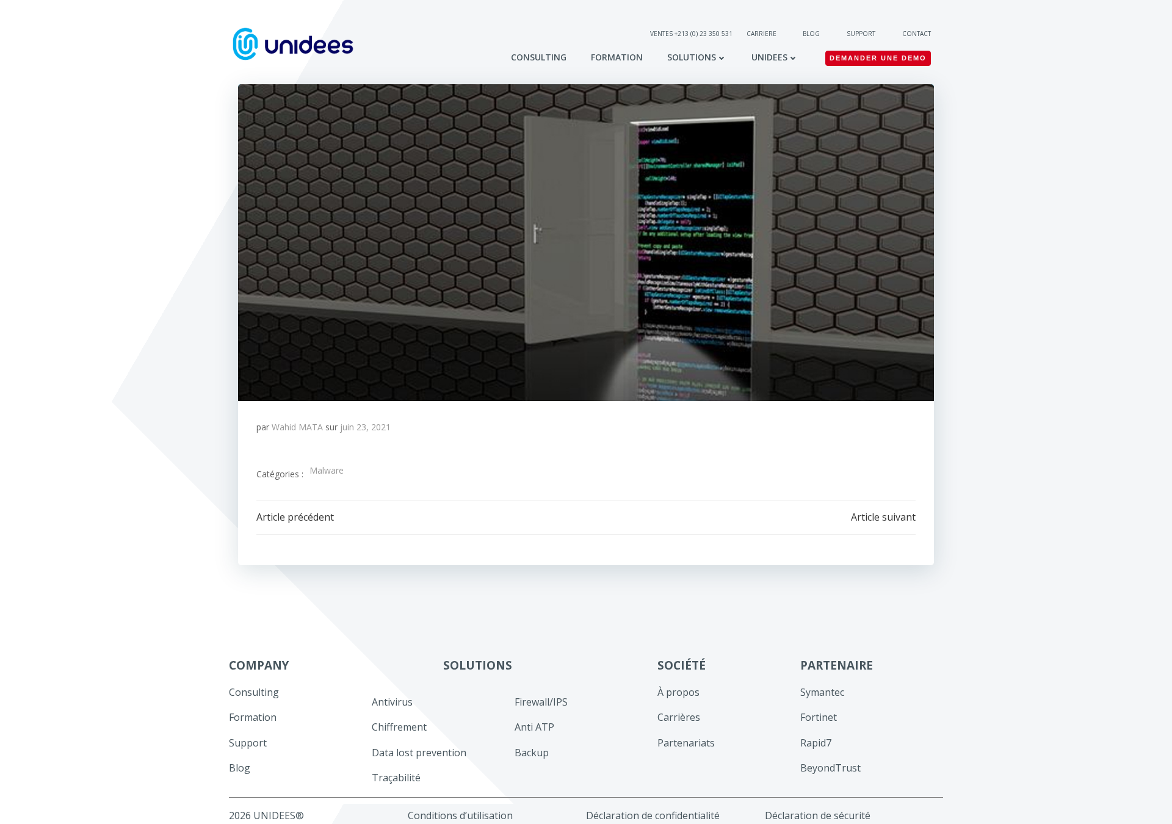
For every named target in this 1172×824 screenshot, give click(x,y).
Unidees (769, 57)
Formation (617, 57)
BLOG (811, 33)
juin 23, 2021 (365, 427)
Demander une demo (878, 58)
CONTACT (916, 33)
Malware (326, 470)
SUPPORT (861, 33)
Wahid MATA (297, 427)
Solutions (691, 57)
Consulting (538, 57)
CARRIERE (762, 33)
